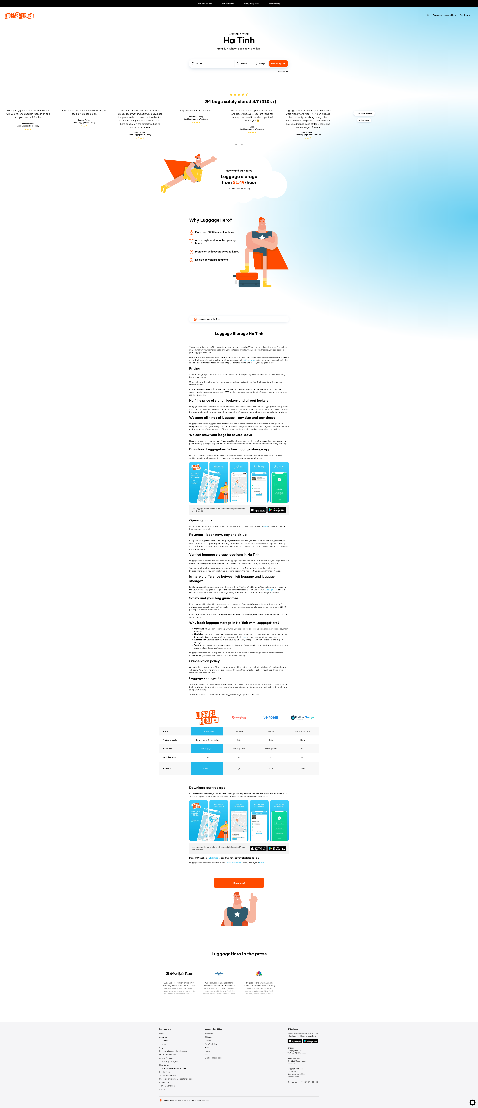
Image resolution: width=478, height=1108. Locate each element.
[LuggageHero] (19, 18)
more (147, 127)
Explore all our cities (213, 1058)
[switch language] (428, 15)
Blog (161, 1047)
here (265, 526)
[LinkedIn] (316, 1081)
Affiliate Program (166, 1058)
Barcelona (209, 1033)
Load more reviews (364, 113)
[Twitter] (305, 1081)
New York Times (233, 862)
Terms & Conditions (167, 1085)
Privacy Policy (165, 1082)
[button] (473, 1103)
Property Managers (170, 1061)
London (208, 1040)
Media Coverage (169, 1075)
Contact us (292, 1082)
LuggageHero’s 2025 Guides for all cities (176, 1079)
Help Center (164, 1065)
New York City (211, 1044)
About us (163, 1037)
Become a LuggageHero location (173, 1051)
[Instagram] (309, 1081)
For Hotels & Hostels (167, 1054)
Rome (207, 1051)
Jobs (164, 1044)
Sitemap (162, 1089)
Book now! (239, 882)
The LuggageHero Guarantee (174, 1068)
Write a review (364, 120)
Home (161, 1033)
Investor (165, 1040)
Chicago (208, 1037)
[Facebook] (301, 1081)
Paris (207, 1047)
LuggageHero (204, 319)
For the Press (164, 1072)
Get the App (465, 15)
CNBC (262, 862)
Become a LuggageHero (444, 15)
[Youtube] (313, 1081)
